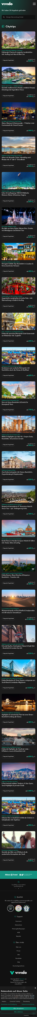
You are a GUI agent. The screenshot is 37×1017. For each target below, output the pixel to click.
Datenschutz (18, 925)
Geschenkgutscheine (18, 966)
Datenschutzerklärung (28, 1004)
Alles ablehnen (18, 1012)
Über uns (18, 947)
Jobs (18, 954)
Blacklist (18, 936)
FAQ (18, 962)
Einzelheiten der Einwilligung (9, 1004)
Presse (18, 951)
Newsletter (18, 958)
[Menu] (34, 4)
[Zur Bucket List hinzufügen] (33, 46)
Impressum (18, 921)
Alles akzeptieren (18, 1008)
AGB (18, 932)
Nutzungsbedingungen (18, 928)
